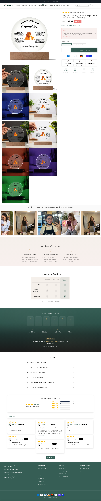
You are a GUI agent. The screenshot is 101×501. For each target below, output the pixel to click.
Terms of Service (63, 476)
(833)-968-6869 (84, 471)
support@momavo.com (86, 468)
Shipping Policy (63, 471)
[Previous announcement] (4, 1)
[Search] (88, 5)
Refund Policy (62, 468)
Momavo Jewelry (52, 497)
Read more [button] (41, 435)
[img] (12, 422)
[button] (18, 6)
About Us (40, 472)
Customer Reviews (43, 484)
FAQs (39, 475)
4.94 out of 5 (37, 404)
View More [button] (50, 457)
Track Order (41, 478)
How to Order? (42, 468)
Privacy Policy (62, 473)
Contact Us (41, 481)
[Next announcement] (96, 1)
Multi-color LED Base (79, 45)
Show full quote (67, 36)
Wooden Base (66, 45)
